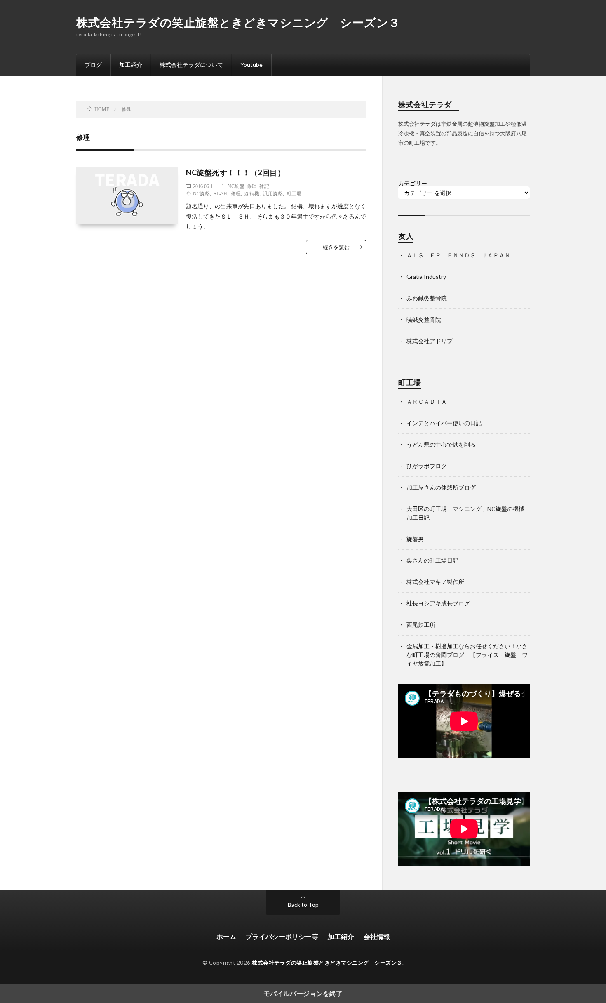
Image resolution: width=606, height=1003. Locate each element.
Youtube (251, 64)
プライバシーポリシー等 (282, 936)
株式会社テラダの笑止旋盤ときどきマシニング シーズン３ (238, 22)
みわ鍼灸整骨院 (426, 297)
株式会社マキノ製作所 (435, 581)
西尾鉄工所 (420, 624)
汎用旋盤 (273, 193)
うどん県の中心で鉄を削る (441, 444)
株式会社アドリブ (429, 340)
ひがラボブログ (426, 465)
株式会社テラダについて (191, 64)
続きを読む (336, 247)
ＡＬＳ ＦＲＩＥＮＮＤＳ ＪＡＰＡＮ (458, 255)
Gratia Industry (426, 276)
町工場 (294, 193)
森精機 (251, 193)
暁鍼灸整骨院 (423, 319)
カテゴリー (412, 183)
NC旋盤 (236, 186)
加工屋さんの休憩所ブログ (441, 487)
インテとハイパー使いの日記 (444, 422)
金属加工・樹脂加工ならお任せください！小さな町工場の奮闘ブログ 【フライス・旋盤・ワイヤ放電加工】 (467, 655)
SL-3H (220, 193)
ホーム (226, 936)
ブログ (93, 64)
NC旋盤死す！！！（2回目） (235, 172)
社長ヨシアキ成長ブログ (438, 603)
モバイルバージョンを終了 (303, 993)
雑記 (264, 186)
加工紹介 (130, 64)
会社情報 (377, 936)
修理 (252, 186)
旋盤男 (415, 538)
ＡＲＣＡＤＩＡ (426, 401)
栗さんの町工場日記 (432, 560)
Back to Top (303, 904)
